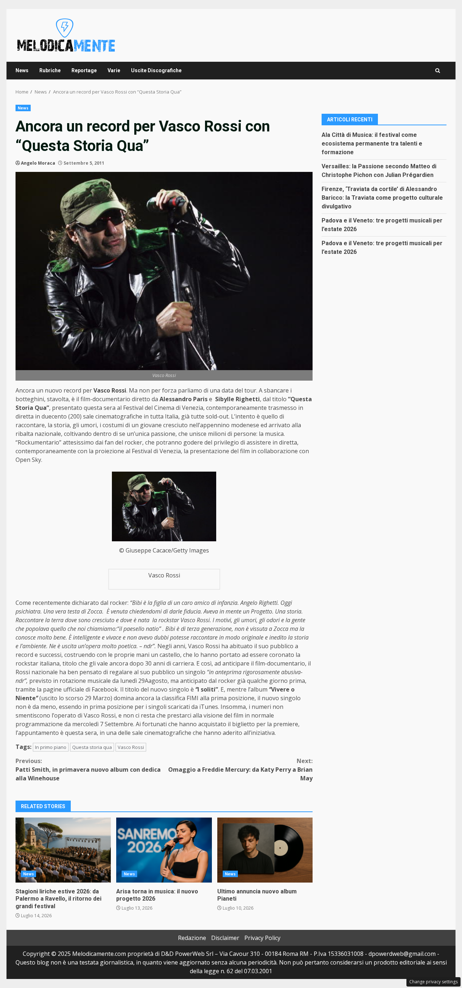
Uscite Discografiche (156, 70)
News (22, 70)
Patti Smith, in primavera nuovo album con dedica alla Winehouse (88, 769)
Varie (114, 70)
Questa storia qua (92, 747)
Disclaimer (225, 938)
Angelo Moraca (38, 163)
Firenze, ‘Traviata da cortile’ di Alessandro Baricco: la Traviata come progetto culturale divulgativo (382, 197)
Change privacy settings (433, 982)
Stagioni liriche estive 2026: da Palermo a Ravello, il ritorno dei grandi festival (63, 850)
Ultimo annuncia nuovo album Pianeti (265, 850)
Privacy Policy (262, 938)
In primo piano (50, 747)
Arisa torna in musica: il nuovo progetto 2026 (164, 850)
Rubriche (50, 70)
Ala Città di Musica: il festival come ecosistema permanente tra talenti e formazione (372, 143)
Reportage (84, 70)
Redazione (192, 938)
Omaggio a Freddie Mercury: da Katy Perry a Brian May (240, 769)
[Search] (437, 71)
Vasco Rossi (131, 747)
